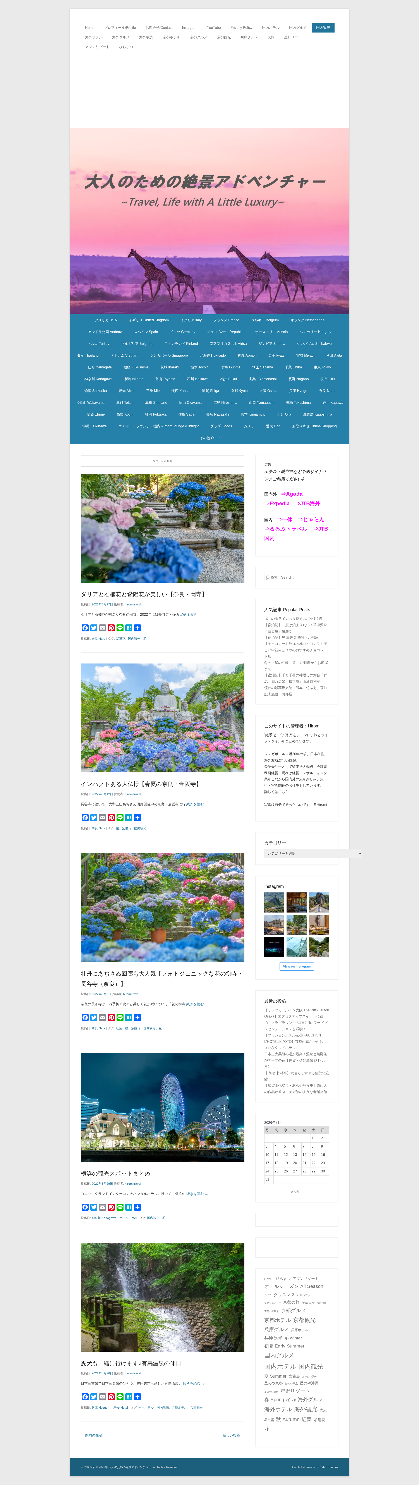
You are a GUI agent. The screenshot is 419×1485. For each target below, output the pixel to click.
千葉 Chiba (293, 367)
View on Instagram (297, 966)
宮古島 (294, 1376)
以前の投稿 (92, 1435)
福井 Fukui (228, 379)
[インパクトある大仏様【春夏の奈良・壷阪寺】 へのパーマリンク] (162, 717)
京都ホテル (171, 37)
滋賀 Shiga (210, 391)
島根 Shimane (156, 402)
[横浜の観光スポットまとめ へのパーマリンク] (162, 1107)
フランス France (226, 320)
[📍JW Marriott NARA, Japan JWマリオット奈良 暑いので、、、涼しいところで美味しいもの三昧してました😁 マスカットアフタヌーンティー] (319, 925)
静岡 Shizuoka (95, 391)
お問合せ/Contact (159, 27)
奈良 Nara (327, 391)
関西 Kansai (181, 391)
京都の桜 (291, 1302)
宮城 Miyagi (305, 355)
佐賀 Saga (186, 414)
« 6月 (295, 1192)
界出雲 (269, 1420)
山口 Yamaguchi (261, 402)
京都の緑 (321, 1302)
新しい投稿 (233, 1435)
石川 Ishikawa (198, 379)
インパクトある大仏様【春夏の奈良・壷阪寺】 (141, 784)
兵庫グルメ (249, 37)
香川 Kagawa (333, 402)
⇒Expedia (277, 503)
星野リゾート (294, 37)
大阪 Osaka (268, 391)
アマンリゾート (97, 47)
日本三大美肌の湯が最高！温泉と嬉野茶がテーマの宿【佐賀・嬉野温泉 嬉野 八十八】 (296, 1060)
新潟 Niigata (133, 379)
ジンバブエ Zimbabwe (314, 343)
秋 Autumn (288, 1419)
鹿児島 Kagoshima (317, 414)
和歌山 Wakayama (90, 402)
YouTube (214, 27)
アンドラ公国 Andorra (105, 332)
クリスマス (284, 1294)
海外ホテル (94, 37)
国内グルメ (298, 27)
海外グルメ (121, 37)
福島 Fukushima (136, 367)
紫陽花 (120, 638)
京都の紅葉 (308, 1302)
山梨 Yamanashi (263, 379)
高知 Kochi (125, 414)
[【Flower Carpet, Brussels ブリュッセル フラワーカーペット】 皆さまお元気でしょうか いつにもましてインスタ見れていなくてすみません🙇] (274, 925)
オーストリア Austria (271, 332)
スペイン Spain (146, 332)
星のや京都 (273, 1383)
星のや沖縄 (309, 1383)
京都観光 (224, 37)
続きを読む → (191, 614)
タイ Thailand (88, 355)
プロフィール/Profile (120, 27)
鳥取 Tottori (125, 402)
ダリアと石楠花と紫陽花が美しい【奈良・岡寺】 (144, 594)
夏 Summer (275, 1376)
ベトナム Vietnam (124, 355)
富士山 (305, 1376)
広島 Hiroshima (225, 402)
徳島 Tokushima (298, 402)
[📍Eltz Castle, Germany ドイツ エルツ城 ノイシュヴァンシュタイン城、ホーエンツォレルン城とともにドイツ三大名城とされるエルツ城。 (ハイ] (319, 902)
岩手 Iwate (276, 355)
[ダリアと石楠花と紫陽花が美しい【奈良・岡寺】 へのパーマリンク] (162, 528)
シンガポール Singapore (169, 355)
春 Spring (274, 1399)
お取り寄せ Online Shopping (314, 426)
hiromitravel (133, 604)
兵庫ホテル (179, 1407)
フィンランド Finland (181, 343)
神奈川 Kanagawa (98, 379)
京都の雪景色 (271, 1311)
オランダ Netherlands (307, 320)
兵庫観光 (196, 1407)
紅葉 (119, 1028)
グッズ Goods (221, 426)
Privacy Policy (241, 27)
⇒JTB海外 (307, 503)
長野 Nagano (298, 379)
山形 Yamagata (100, 367)
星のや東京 (291, 1383)
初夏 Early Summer (284, 1345)
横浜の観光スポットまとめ (116, 1173)
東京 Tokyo (322, 367)
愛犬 (314, 1376)
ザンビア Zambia (272, 343)
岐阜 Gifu (328, 379)
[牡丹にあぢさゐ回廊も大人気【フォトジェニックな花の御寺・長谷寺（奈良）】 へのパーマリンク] (162, 907)
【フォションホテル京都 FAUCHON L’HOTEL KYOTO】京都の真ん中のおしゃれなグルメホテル (295, 1041)
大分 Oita (284, 414)
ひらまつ (126, 47)
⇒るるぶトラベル (286, 529)
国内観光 (323, 27)
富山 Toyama (165, 379)
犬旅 (271, 37)
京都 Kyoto (239, 391)
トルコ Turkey (98, 343)
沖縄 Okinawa (94, 426)
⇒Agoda (291, 494)
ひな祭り (269, 1279)
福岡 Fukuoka (156, 414)
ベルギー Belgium (265, 320)
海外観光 (146, 37)
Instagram (189, 27)
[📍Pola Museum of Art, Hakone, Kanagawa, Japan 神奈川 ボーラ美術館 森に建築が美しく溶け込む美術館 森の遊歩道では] (297, 947)
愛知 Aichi (126, 391)
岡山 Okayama (190, 402)
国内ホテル (271, 27)
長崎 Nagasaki (217, 414)
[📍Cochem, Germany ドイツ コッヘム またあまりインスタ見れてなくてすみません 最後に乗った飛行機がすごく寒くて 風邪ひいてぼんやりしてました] (274, 902)
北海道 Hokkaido (213, 355)
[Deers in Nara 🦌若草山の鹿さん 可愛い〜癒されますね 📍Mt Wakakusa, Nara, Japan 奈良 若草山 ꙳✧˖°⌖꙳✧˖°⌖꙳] (297, 925)
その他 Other (210, 438)
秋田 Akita (334, 355)
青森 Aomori (247, 355)
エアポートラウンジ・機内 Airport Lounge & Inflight (158, 426)
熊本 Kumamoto (253, 414)
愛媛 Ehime (96, 414)
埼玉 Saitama (262, 367)
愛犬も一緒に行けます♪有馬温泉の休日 (131, 1363)
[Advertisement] (209, 84)
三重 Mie (153, 391)
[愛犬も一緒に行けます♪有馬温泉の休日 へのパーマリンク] (162, 1297)
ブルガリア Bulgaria (137, 343)
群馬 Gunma (230, 367)
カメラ (249, 426)
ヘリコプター (305, 1295)
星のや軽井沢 (271, 1391)
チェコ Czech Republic (225, 332)
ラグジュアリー (272, 1302)
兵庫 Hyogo (298, 391)
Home (89, 27)
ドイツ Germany (182, 332)
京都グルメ (198, 37)
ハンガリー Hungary (315, 332)
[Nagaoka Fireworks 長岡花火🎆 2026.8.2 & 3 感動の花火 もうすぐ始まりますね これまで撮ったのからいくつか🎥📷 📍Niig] (274, 947)
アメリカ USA (106, 320)
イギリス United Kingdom (149, 320)
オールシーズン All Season (293, 1286)
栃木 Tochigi (200, 367)
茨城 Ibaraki (169, 367)
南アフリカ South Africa (228, 343)
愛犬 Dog (273, 426)
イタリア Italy (191, 320)
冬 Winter (293, 1337)
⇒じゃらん (311, 519)
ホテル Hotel (128, 1218)
